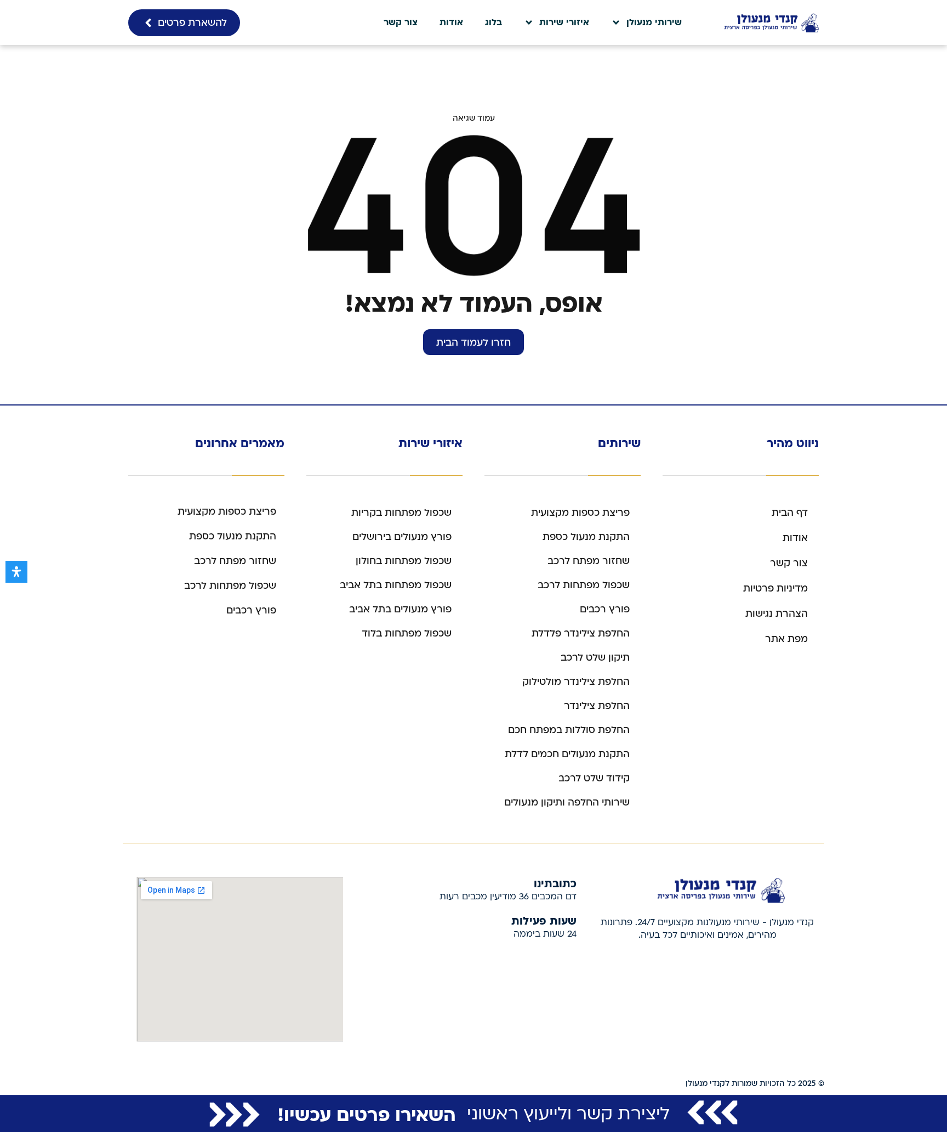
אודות (451, 22)
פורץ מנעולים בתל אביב (400, 609)
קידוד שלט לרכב (594, 778)
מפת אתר (786, 639)
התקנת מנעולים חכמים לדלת (567, 754)
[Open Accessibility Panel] (16, 572)
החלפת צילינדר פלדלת (581, 633)
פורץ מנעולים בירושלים (402, 537)
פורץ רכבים (605, 609)
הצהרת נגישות (776, 613)
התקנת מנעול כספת (586, 537)
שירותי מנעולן (654, 22)
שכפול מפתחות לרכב (584, 585)
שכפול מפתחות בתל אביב (396, 585)
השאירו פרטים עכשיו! (366, 1114)
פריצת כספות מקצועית (580, 512)
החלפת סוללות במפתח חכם (569, 730)
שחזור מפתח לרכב (588, 561)
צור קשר (401, 22)
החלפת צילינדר (597, 706)
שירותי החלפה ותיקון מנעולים (567, 802)
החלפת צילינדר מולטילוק (576, 681)
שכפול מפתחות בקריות (401, 512)
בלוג (493, 22)
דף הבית (790, 512)
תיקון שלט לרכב (595, 657)
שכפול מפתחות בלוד (407, 633)
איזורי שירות (564, 22)
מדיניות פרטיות (775, 588)
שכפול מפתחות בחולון (404, 561)
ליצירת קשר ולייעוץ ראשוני (568, 1113)
